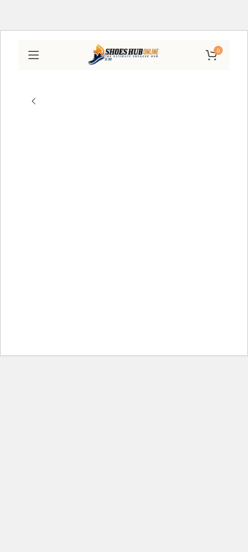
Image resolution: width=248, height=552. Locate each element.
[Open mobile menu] (34, 55)
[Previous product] (34, 102)
